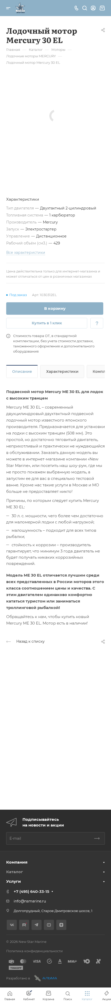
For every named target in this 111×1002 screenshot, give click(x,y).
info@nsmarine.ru (30, 901)
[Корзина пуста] (102, 8)
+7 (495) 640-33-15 (31, 891)
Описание (22, 371)
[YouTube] (49, 925)
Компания (16, 862)
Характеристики (62, 371)
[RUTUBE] (24, 925)
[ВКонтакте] (12, 925)
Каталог (14, 871)
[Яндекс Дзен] (61, 925)
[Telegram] (36, 925)
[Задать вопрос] (96, 323)
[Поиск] (84, 8)
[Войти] (93, 8)
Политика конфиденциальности (34, 951)
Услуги (13, 881)
